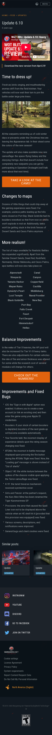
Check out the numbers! (26, 377)
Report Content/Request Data (17, 675)
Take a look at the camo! (26, 182)
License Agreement (13, 663)
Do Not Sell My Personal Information (20, 679)
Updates (22, 15)
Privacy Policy (10, 667)
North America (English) (23, 687)
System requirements (14, 671)
